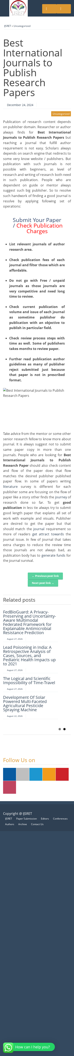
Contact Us (37, 824)
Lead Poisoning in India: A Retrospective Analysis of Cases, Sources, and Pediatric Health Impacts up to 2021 (29, 655)
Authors (9, 824)
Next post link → (43, 583)
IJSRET (7, 26)
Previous (62, 599)
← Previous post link (45, 576)
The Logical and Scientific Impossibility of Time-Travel (29, 680)
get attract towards (49, 534)
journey (61, 497)
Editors (45, 818)
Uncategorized (22, 26)
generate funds (53, 555)
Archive (22, 824)
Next (68, 599)
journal (38, 529)
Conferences (60, 818)
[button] (29, 1047)
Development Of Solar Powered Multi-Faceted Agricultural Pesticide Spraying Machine (25, 703)
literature (10, 486)
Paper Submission (26, 818)
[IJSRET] (18, 8)
